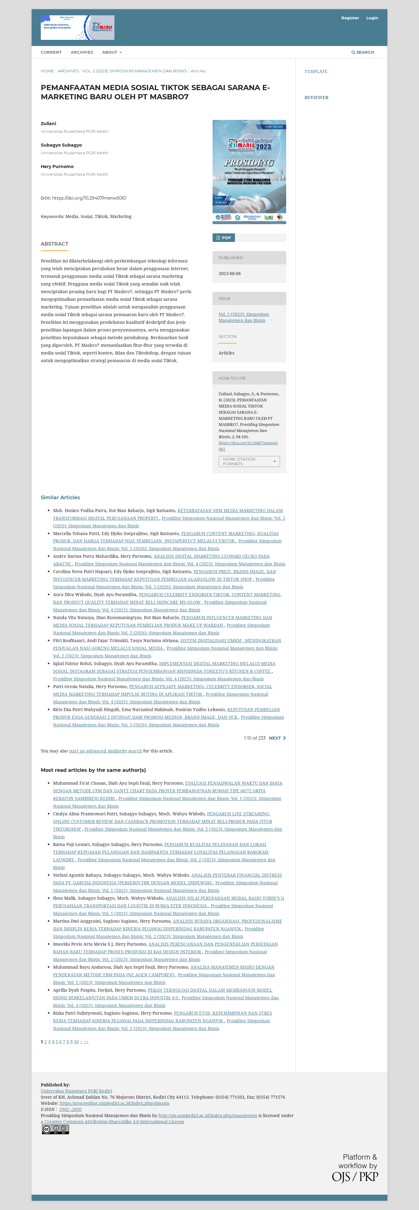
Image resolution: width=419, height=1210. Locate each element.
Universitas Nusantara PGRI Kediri (76, 1091)
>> (86, 1041)
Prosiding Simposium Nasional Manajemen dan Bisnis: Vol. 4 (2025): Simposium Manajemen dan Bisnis (180, 564)
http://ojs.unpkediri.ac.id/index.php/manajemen (208, 1115)
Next (275, 738)
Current (51, 52)
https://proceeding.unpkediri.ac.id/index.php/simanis (114, 1103)
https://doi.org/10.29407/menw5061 (89, 198)
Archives (82, 52)
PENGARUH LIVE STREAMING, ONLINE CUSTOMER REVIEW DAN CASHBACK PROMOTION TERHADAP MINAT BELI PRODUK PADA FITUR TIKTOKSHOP (162, 821)
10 (76, 1041)
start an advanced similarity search (105, 751)
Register (350, 17)
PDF (226, 237)
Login (372, 17)
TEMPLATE (316, 71)
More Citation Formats (239, 461)
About (110, 52)
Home (47, 70)
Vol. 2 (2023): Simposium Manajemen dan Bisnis (135, 70)
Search (364, 52)
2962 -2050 (71, 1109)
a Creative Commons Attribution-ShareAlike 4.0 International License (112, 1121)
